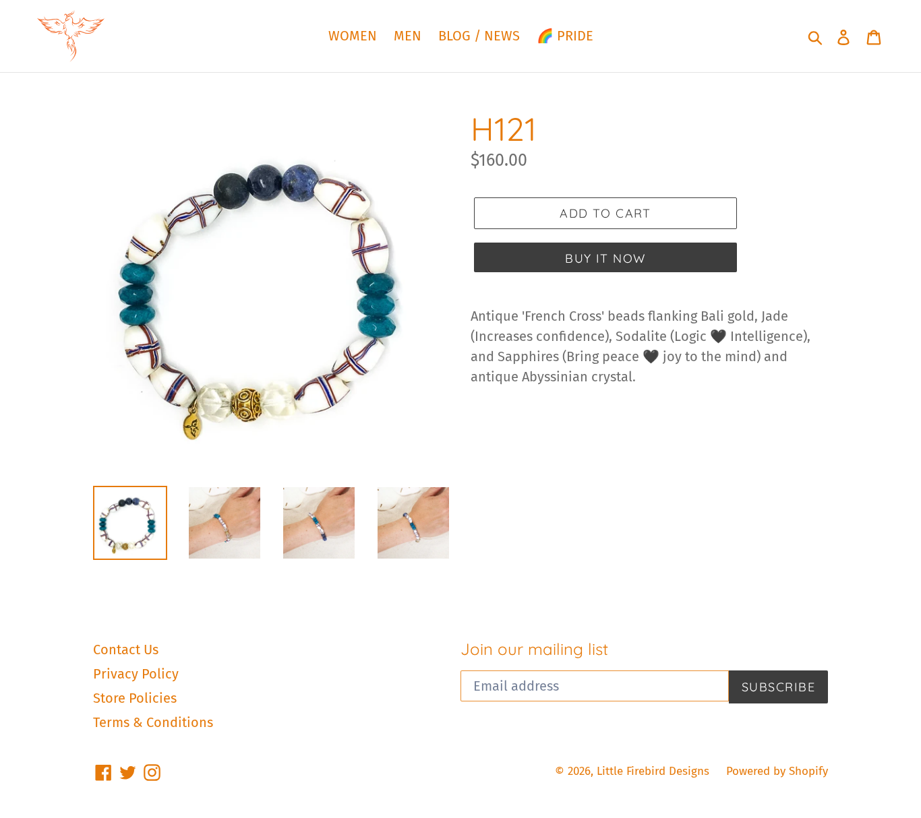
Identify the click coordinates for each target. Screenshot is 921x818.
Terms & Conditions (153, 722)
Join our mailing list (534, 649)
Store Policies (135, 698)
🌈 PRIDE (565, 36)
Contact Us (125, 649)
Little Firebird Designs (653, 771)
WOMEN (352, 36)
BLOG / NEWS (479, 36)
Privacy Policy (136, 674)
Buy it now (605, 258)
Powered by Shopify (777, 771)
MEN (407, 36)
